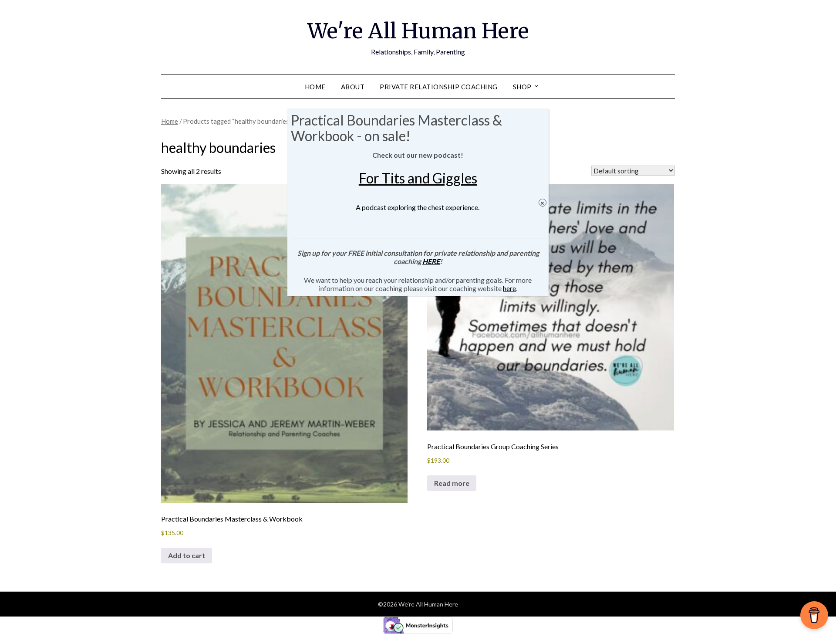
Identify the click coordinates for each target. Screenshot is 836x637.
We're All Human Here (418, 31)
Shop (522, 87)
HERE (431, 261)
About (353, 87)
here (509, 288)
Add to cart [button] (186, 555)
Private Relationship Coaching (439, 87)
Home (315, 87)
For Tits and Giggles (418, 177)
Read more (451, 483)
